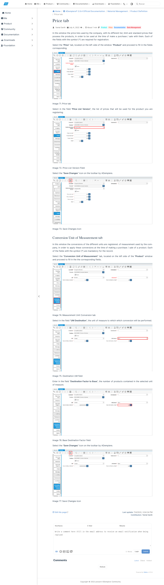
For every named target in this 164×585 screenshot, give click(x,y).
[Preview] (71, 551)
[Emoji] (60, 551)
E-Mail (89, 526)
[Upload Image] (67, 551)
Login (137, 551)
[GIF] (64, 551)
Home (29, 4)
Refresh (102, 567)
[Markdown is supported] (57, 551)
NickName (59, 526)
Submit (145, 551)
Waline (146, 572)
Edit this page (61, 512)
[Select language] (126, 4)
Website (122, 526)
